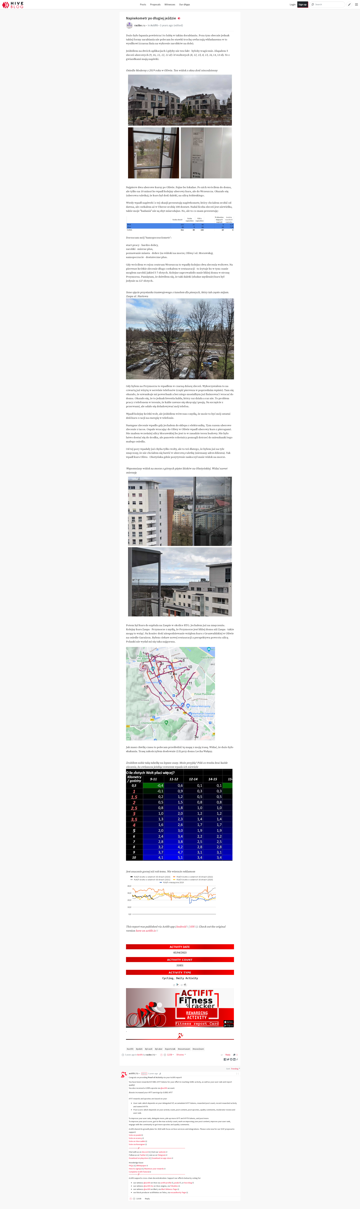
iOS (192, 926)
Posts (143, 4)
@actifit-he (148, 1186)
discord (145, 1152)
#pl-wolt (148, 1049)
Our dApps (184, 4)
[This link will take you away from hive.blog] (174, 985)
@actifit (163, 1088)
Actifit (154, 25)
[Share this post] (237, 1059)
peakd (176, 1182)
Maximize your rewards (154, 1168)
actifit (133, 1073)
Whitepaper (141, 1165)
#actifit (130, 1049)
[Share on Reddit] (231, 1059)
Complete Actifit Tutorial (139, 1171)
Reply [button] (147, 1198)
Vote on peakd (135, 1135)
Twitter (143, 1155)
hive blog (188, 1182)
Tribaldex (174, 1186)
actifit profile (165, 1182)
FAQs (131, 1165)
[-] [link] (237, 1073)
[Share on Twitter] (228, 1059)
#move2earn (198, 1049)
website (162, 1152)
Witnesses (170, 4)
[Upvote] (162, 1054)
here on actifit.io (146, 930)
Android (181, 926)
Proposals (155, 4)
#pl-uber (158, 1049)
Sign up (303, 4)
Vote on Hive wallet (137, 1141)
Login (293, 4)
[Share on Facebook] (225, 1059)
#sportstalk (170, 1049)
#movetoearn (184, 1049)
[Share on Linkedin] (234, 1059)
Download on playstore (138, 1158)
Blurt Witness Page (169, 1189)
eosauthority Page (178, 1192)
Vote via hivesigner (137, 1144)
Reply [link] (227, 1054)
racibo (139, 25)
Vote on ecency (135, 1138)
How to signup (135, 1168)
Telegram (162, 1155)
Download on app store (161, 1158)
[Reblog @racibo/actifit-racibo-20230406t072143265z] (222, 1054)
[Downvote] (165, 1054)
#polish (139, 1049)
